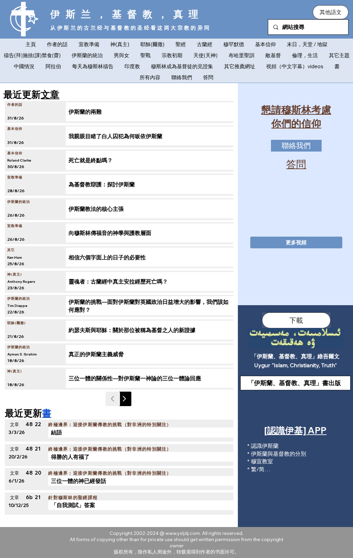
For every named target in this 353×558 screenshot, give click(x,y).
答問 (296, 164)
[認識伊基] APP (295, 430)
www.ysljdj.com (182, 533)
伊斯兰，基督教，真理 (127, 14)
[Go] (124, 399)
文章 (50, 94)
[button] (330, 12)
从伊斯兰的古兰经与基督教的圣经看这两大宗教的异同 (130, 27)
